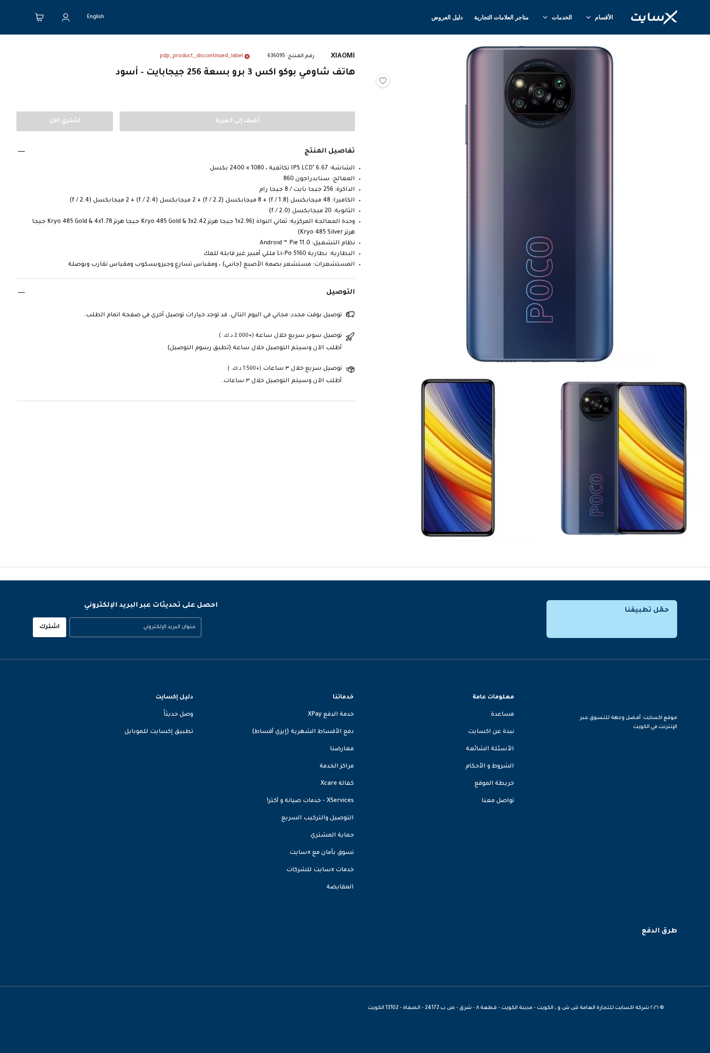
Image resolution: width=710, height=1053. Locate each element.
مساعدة (502, 715)
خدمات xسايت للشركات (320, 870)
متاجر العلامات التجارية (501, 17)
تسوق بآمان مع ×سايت (322, 853)
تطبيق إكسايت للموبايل (158, 732)
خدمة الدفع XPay (331, 715)
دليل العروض (447, 17)
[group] (135, 627)
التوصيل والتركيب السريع (317, 818)
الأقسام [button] (604, 17)
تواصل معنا (498, 801)
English (95, 17)
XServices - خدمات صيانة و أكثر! (310, 801)
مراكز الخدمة (337, 766)
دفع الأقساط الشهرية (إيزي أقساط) (303, 732)
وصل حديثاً (178, 715)
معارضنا (342, 749)
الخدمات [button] (562, 17)
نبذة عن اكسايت (491, 732)
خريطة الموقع (494, 784)
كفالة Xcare (337, 784)
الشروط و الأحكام (490, 766)
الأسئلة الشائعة (490, 749)
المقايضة (340, 887)
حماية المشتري (332, 836)
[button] (541, 206)
